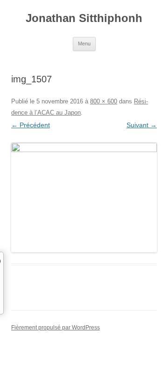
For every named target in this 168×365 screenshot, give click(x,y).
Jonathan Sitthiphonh (84, 18)
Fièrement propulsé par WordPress (55, 327)
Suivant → (141, 125)
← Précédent (30, 125)
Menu (84, 43)
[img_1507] (84, 197)
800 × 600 (103, 101)
